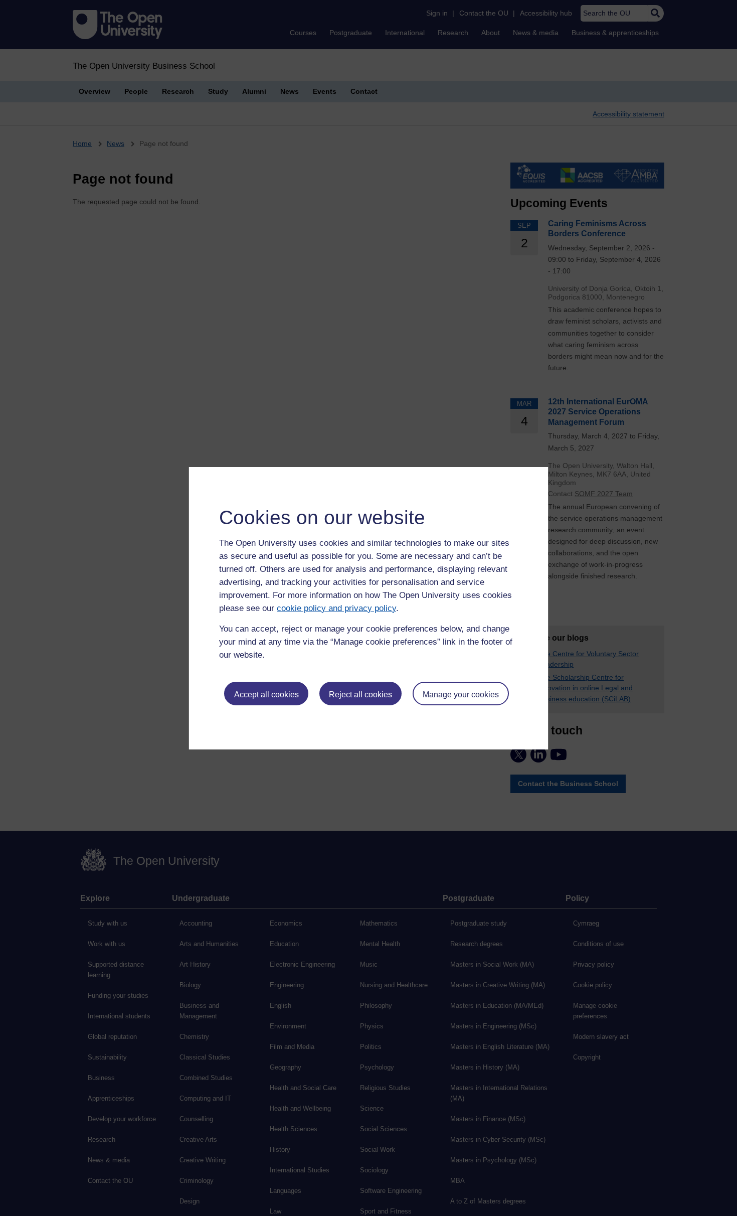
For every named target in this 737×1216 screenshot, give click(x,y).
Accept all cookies (266, 694)
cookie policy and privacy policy (336, 608)
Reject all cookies (360, 694)
